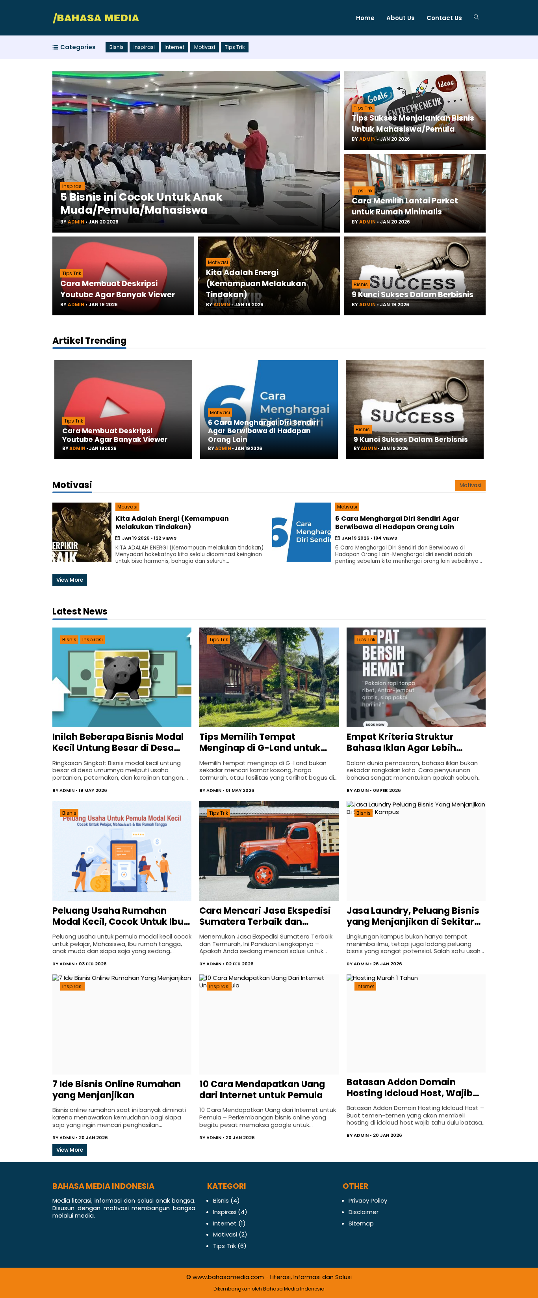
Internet (174, 47)
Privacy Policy (368, 1200)
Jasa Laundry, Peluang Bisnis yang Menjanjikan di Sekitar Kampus (413, 916)
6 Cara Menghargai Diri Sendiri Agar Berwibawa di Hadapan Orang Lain (263, 431)
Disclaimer (363, 1212)
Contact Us (444, 18)
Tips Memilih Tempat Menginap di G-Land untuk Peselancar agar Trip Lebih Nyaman (260, 742)
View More (69, 580)
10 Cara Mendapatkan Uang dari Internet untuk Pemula (262, 1089)
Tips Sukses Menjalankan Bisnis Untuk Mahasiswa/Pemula (413, 123)
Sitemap (361, 1223)
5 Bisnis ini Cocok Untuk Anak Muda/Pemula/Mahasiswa (141, 204)
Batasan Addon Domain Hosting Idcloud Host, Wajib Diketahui (410, 1087)
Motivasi (204, 47)
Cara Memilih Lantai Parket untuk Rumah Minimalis (405, 206)
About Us (400, 18)
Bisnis (116, 47)
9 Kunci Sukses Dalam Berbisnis (412, 294)
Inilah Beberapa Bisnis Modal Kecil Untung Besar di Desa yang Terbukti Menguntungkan (118, 742)
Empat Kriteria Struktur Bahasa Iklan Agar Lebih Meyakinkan (401, 742)
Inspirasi (144, 47)
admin (76, 221)
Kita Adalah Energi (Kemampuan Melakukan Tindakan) (256, 283)
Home (365, 18)
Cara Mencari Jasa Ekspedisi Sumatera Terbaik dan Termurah (265, 916)
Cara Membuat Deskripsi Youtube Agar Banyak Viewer (117, 289)
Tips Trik (235, 47)
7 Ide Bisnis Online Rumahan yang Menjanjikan (116, 1089)
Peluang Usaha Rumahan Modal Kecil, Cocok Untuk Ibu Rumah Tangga (118, 916)
